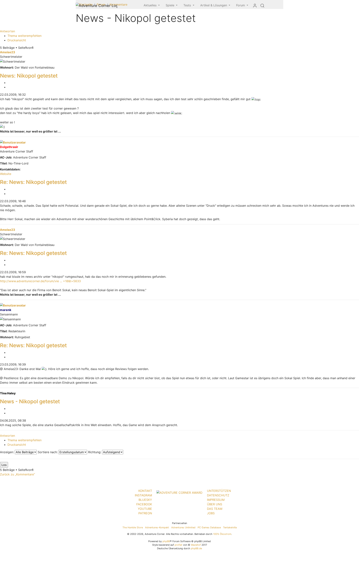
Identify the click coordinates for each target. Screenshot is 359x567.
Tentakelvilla (230, 527)
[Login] (255, 5)
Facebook (144, 504)
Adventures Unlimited (183, 527)
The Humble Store (132, 527)
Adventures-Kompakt (157, 527)
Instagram (143, 495)
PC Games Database (209, 527)
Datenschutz (218, 495)
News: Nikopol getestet (29, 76)
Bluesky (145, 500)
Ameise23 (7, 52)
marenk (5, 310)
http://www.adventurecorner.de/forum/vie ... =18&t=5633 (40, 281)
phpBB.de (196, 548)
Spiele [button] (170, 5)
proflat (178, 544)
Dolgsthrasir (9, 147)
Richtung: (95, 452)
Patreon (145, 513)
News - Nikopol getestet (30, 401)
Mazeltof (196, 544)
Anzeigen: (7, 452)
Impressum (216, 500)
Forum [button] (241, 5)
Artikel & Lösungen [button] (214, 5)
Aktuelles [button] (150, 5)
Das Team (214, 509)
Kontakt (145, 491)
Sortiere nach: (48, 452)
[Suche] (262, 5)
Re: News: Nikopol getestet (33, 182)
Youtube (145, 509)
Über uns (214, 504)
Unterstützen (219, 491)
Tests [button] (187, 5)
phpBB (166, 541)
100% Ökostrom (222, 534)
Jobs (211, 513)
